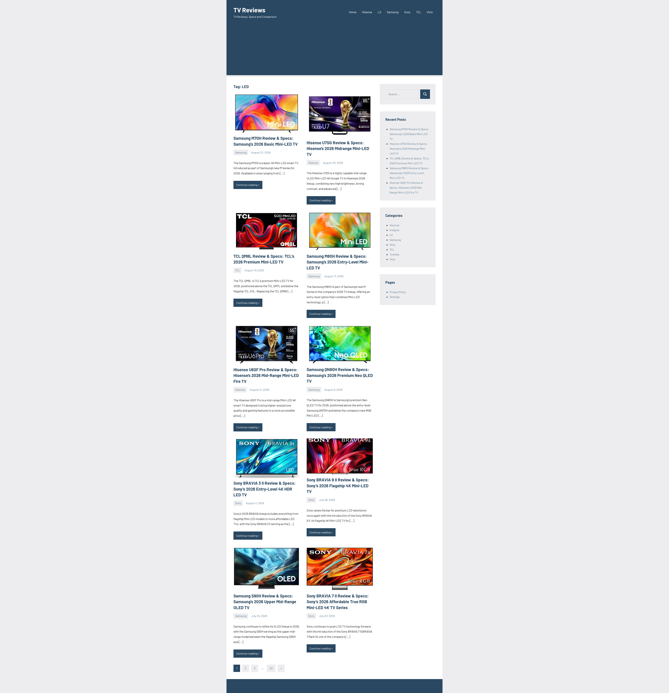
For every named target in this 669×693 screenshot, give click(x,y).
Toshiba (394, 254)
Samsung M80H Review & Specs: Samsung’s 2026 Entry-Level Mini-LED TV (337, 262)
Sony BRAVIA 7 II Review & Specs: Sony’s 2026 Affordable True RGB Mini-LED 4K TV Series (338, 601)
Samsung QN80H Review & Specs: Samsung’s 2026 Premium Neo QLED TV (340, 375)
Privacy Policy (398, 292)
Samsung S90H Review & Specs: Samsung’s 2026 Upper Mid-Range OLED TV (264, 601)
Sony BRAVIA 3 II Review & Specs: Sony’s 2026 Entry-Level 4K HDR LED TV (264, 489)
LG (379, 12)
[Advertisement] (334, 50)
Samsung (393, 12)
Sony (407, 12)
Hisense (367, 12)
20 (271, 668)
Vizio (430, 12)
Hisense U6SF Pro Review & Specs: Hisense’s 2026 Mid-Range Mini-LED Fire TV (266, 375)
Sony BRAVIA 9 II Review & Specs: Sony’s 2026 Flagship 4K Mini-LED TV (338, 485)
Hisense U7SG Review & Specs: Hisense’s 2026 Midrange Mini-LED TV (338, 148)
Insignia (394, 230)
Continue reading (246, 184)
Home (352, 12)
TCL (418, 12)
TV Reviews (249, 10)
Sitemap (395, 296)
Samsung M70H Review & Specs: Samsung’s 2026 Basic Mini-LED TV (409, 133)
